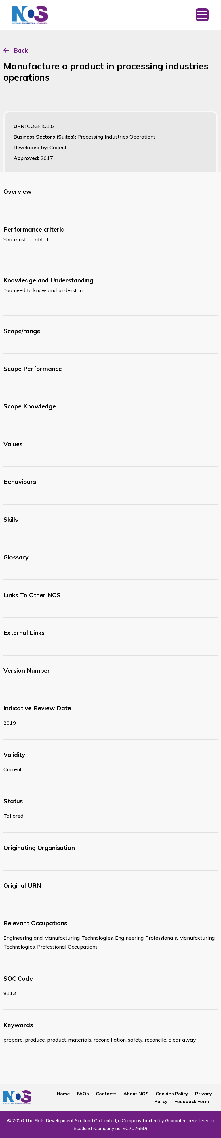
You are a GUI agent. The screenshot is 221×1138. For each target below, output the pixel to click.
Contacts (106, 1093)
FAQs (83, 1093)
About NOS (136, 1093)
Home (63, 1093)
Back (21, 50)
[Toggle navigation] (202, 15)
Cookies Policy (172, 1093)
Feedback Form (191, 1101)
